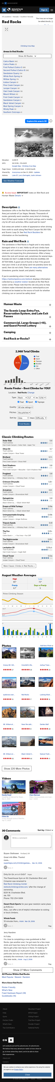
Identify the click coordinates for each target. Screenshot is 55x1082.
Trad (21, 402)
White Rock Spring (11, 76)
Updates (37, 172)
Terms (33, 1079)
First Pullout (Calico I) (12, 67)
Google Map (16, 166)
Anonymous (16, 172)
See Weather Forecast (13, 181)
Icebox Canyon (9, 82)
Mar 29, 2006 (30, 921)
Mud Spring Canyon (12, 106)
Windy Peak (8, 109)
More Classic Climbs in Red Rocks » (19, 566)
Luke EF (15, 175)
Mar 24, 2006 (37, 863)
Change (31, 392)
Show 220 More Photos (17, 768)
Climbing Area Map (28, 46)
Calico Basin (8, 61)
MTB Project (32, 1013)
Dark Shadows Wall (34, 470)
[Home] (13, 10)
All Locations (6, 17)
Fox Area (19, 535)
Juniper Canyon (10, 88)
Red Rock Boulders (32, 232)
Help (4, 1013)
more (21, 921)
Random (26, 977)
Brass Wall (22, 461)
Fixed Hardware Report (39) (14, 993)
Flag (49, 868)
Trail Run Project (34, 1020)
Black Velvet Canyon (12, 103)
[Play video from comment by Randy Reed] (14, 787)
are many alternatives (38, 267)
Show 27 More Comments (27, 969)
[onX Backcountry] (10, 3)
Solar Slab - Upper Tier (26, 445)
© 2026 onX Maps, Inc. (21, 1079)
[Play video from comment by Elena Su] (14, 808)
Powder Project (33, 1024)
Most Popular (7, 977)
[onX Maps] (8, 1042)
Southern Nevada (26, 17)
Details (18, 195)
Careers (6, 1062)
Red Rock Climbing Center (15, 884)
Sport (30, 402)
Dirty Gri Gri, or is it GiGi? (15, 874)
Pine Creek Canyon (11, 85)
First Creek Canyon (11, 97)
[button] (17, 142)
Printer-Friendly (8, 987)
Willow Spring (9, 79)
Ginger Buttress (21, 519)
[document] (27, 1071)
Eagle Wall (22, 552)
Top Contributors (9, 1028)
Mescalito (21, 470)
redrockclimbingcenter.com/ (16, 887)
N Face (31, 478)
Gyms (5, 1016)
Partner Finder (8, 1020)
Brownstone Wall (22, 494)
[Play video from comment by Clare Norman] (41, 787)
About (5, 1009)
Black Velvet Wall (23, 503)
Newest (18, 977)
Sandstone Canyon (11, 100)
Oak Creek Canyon (11, 91)
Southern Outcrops (11, 112)
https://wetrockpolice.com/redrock (17, 279)
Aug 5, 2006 (27, 959)
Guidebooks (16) (9, 996)
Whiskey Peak (22, 478)
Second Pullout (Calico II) (14, 70)
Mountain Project (34, 1009)
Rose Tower (20, 453)
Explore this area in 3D (37, 121)
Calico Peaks (8, 64)
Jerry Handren (10, 932)
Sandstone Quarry (11, 73)
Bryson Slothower (11, 853)
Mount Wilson (9, 94)
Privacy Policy (18, 1069)
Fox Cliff (28, 535)
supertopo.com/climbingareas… (17, 863)
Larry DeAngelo (24, 175)
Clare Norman (34, 795)
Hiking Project (33, 1016)
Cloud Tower (20, 486)
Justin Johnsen (36, 175)
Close (27, 1074)
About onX (6, 1058)
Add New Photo (46, 646)
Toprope (40, 402)
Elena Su (5, 816)
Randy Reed (6, 795)
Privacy (39, 1079)
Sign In (44, 10)
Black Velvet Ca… (9, 478)
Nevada (16, 17)
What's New (7, 990)
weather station (21, 282)
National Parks (33, 1028)
